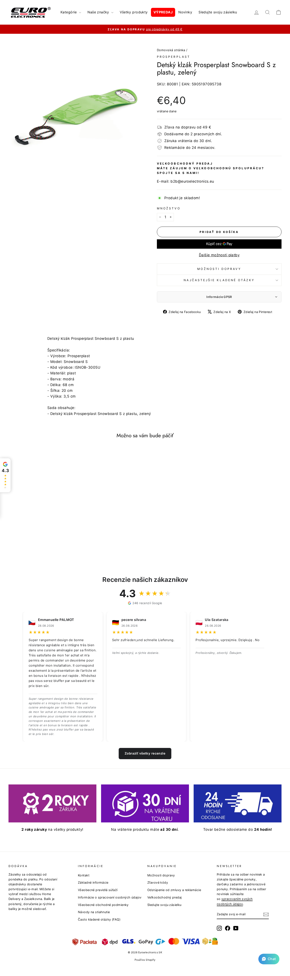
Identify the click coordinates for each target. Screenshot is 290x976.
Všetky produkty (134, 12)
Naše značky (98, 12)
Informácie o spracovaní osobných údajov (110, 897)
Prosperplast (173, 56)
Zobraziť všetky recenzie (145, 753)
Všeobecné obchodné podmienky (103, 905)
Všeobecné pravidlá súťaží (98, 890)
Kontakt (83, 875)
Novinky (185, 12)
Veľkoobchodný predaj (164, 897)
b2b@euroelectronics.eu (192, 181)
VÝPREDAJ (163, 12)
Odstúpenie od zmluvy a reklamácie (174, 890)
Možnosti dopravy (219, 269)
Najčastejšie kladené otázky (219, 280)
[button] (268, 959)
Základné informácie (93, 882)
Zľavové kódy (157, 882)
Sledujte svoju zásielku (217, 12)
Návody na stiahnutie (94, 912)
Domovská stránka (171, 50)
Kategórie (69, 12)
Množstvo (168, 208)
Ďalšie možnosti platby (219, 255)
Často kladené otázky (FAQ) (99, 919)
